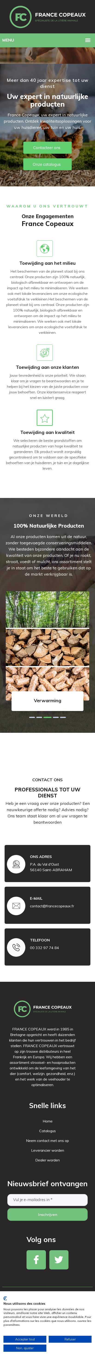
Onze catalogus (47, 164)
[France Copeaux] (47, 16)
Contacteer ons (46, 147)
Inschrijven (47, 1214)
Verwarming (47, 700)
